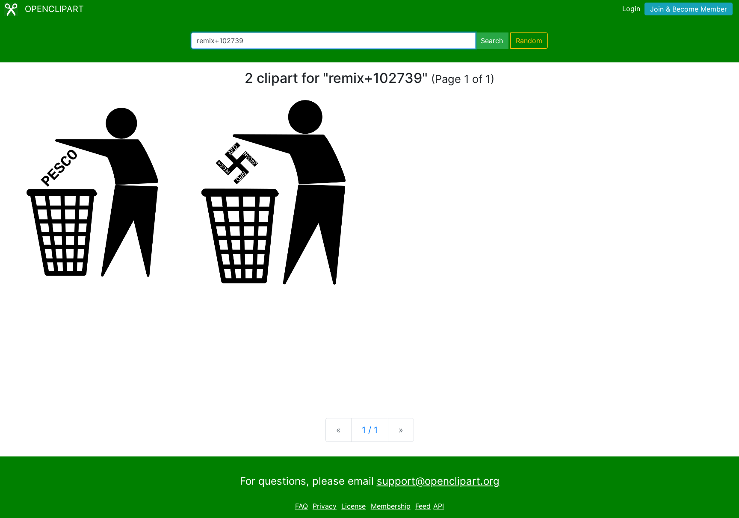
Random (529, 40)
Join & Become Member (688, 9)
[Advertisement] (369, 344)
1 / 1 (370, 430)
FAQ (301, 506)
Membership (391, 506)
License (353, 506)
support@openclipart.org (438, 481)
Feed (423, 506)
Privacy (325, 506)
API (438, 506)
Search (492, 40)
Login (631, 8)
